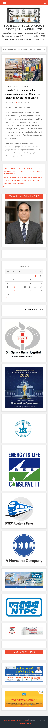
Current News (22, 86)
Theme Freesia (25, 723)
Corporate (10, 86)
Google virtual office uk (27, 150)
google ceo (19, 147)
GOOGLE (9, 147)
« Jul (6, 297)
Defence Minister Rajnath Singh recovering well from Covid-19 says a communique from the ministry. (23, 171)
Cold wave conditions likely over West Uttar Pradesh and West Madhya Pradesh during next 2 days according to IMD (24, 180)
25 (13, 290)
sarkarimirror (10, 102)
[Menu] (4, 2)
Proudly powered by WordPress (15, 720)
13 (25, 283)
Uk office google (29, 153)
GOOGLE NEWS (31, 147)
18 (13, 287)
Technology (16, 153)
